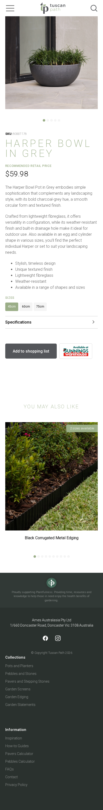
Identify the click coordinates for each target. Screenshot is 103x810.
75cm (40, 306)
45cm (12, 306)
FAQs (9, 769)
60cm (26, 306)
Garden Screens (17, 689)
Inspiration (13, 738)
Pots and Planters (19, 666)
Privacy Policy (16, 785)
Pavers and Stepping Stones (27, 681)
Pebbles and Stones (20, 674)
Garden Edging (16, 697)
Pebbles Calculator (20, 761)
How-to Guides (17, 746)
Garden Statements (20, 705)
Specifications (18, 322)
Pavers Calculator (19, 754)
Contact (11, 777)
